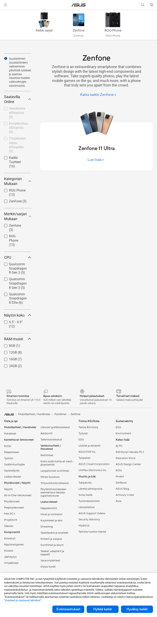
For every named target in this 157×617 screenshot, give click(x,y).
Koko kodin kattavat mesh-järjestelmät (56, 463)
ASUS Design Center (128, 464)
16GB (8, 358)
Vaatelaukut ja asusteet (54, 532)
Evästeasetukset (68, 609)
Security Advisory (89, 519)
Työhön (8, 458)
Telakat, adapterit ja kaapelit (52, 553)
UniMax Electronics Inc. (92, 470)
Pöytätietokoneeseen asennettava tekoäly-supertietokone (53, 492)
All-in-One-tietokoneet (17, 495)
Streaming (46, 526)
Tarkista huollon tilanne (92, 531)
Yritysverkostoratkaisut (54, 483)
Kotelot (8, 550)
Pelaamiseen (11, 452)
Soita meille (85, 495)
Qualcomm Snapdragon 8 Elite (14, 294)
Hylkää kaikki (102, 609)
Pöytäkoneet (12, 501)
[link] (78, 5)
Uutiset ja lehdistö (89, 445)
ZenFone (10, 200)
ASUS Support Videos (91, 513)
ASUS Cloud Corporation (93, 464)
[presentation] (5, 58)
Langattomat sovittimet (54, 471)
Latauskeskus (86, 507)
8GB (7, 345)
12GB (8, 351)
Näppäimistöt (48, 508)
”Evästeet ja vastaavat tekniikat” (22, 600)
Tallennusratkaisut (51, 439)
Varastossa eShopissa (12, 109)
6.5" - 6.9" (11, 321)
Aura (118, 501)
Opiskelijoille (11, 470)
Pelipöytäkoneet (14, 507)
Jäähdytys (10, 557)
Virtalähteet (11, 563)
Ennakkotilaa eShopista (13, 124)
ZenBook (121, 482)
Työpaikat (84, 458)
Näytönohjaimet (14, 544)
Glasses (8, 526)
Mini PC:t (9, 513)
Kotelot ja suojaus (51, 539)
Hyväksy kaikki (137, 609)
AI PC (119, 446)
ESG (81, 439)
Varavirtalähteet (50, 560)
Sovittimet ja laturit (52, 545)
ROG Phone (12, 189)
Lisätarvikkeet (12, 476)
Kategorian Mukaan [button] (13, 181)
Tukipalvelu (85, 482)
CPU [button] (7, 257)
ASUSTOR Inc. (87, 452)
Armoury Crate (125, 495)
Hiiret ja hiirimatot (51, 514)
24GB (8, 365)
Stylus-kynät (48, 566)
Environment (123, 433)
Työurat (83, 433)
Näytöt (8, 489)
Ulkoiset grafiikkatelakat (55, 427)
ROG (119, 470)
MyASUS (84, 525)
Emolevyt (10, 538)
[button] (5, 5)
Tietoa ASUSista (88, 427)
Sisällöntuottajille (14, 464)
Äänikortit (46, 433)
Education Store (125, 458)
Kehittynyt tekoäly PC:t (130, 452)
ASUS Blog (122, 488)
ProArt (120, 476)
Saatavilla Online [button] (12, 99)
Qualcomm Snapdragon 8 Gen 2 (14, 264)
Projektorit (10, 520)
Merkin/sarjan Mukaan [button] (15, 216)
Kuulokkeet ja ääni (51, 520)
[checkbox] (16, 240)
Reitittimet (46, 455)
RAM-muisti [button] (13, 339)
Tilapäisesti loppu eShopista (16, 139)
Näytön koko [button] (14, 315)
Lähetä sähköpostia (90, 488)
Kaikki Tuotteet (15, 157)
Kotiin (7, 446)
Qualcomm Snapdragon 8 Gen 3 (14, 279)
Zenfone (10, 224)
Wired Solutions (50, 477)
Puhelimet (10, 433)
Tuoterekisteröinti (89, 501)
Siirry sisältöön (5, 12)
